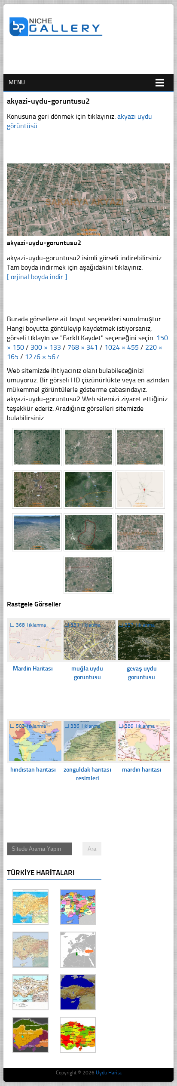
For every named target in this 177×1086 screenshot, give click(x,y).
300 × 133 (46, 347)
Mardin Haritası (33, 668)
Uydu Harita (109, 1073)
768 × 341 (82, 347)
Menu (17, 82)
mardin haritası (142, 769)
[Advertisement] (93, 59)
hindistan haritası (33, 769)
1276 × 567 (42, 357)
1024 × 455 (121, 347)
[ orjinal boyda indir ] (37, 277)
